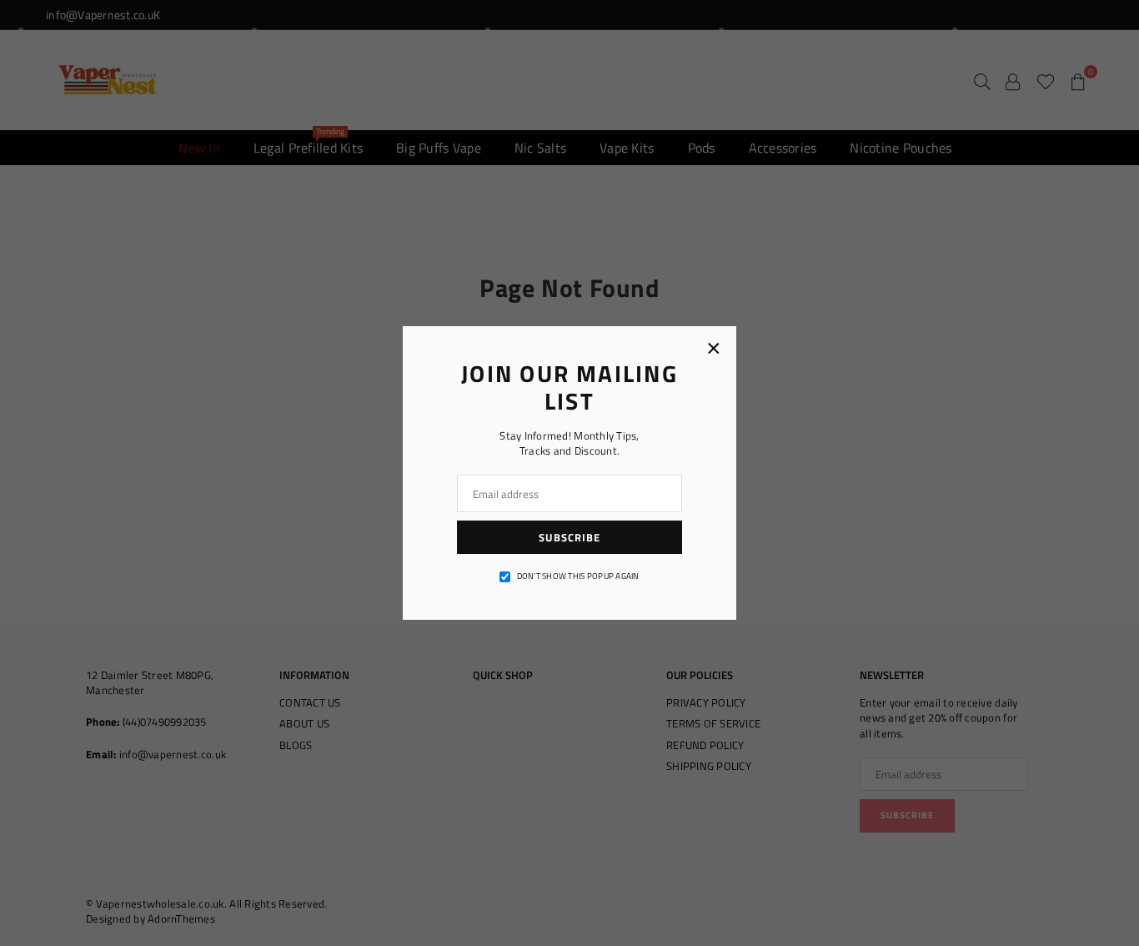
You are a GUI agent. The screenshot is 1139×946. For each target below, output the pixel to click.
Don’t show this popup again (578, 576)
